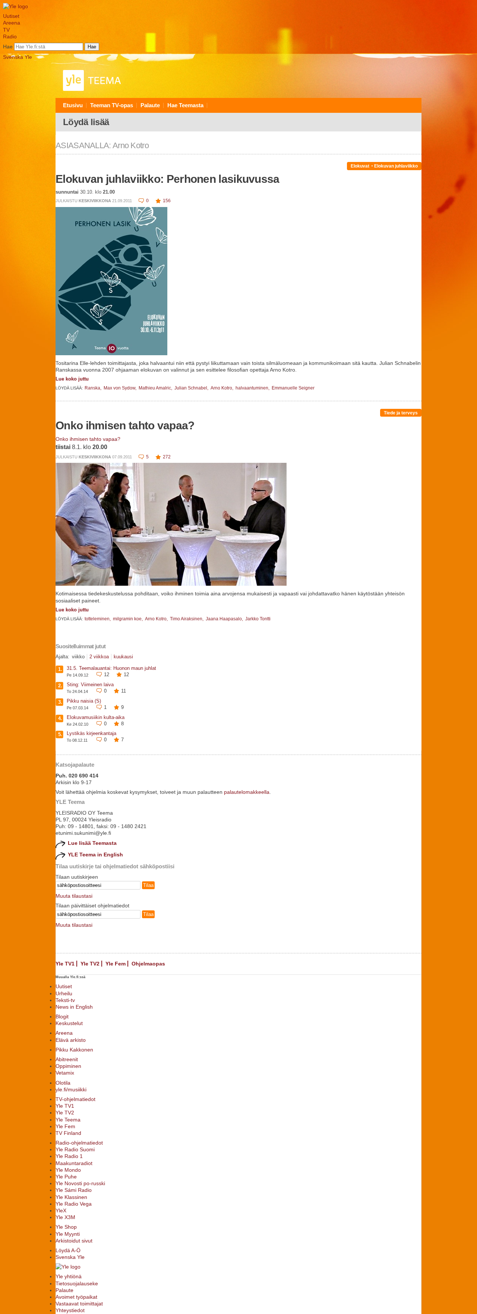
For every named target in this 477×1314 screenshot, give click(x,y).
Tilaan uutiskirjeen (77, 877)
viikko (78, 656)
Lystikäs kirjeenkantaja (91, 733)
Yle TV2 (89, 964)
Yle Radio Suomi (75, 1149)
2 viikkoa (99, 656)
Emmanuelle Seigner (293, 388)
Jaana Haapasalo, (225, 618)
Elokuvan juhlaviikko (396, 166)
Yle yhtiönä (69, 1276)
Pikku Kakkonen (74, 1050)
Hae (8, 47)
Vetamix (65, 1073)
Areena (11, 23)
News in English (74, 1007)
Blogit (62, 1016)
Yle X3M (65, 1217)
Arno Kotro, (222, 388)
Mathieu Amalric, (156, 388)
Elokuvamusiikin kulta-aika (95, 717)
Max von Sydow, (121, 388)
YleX (61, 1210)
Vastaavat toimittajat (79, 1304)
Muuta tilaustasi (74, 896)
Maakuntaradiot (74, 1163)
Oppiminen (68, 1066)
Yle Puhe (66, 1177)
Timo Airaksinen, (187, 618)
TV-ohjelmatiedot (75, 1099)
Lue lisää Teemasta (92, 843)
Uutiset (11, 16)
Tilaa (148, 885)
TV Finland (68, 1133)
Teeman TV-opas (111, 105)
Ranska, (93, 388)
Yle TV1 (65, 964)
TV (6, 30)
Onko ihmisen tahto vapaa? (125, 425)
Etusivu (73, 105)
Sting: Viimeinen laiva (90, 684)
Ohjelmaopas (148, 964)
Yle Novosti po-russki (80, 1183)
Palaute (150, 105)
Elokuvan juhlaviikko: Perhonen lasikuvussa (167, 179)
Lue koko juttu (72, 379)
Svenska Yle (17, 57)
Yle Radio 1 (69, 1156)
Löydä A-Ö (68, 1250)
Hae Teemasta (185, 105)
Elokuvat (360, 166)
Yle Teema (68, 1120)
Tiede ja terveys (401, 413)
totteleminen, (98, 618)
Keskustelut (69, 1023)
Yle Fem (115, 964)
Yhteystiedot (70, 1310)
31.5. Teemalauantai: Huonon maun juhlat (111, 668)
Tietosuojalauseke (77, 1283)
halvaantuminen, (253, 388)
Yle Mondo (68, 1170)
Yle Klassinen (71, 1197)
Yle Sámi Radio (74, 1190)
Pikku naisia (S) (84, 701)
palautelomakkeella (246, 792)
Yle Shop (66, 1227)
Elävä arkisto (71, 1040)
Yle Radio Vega (74, 1204)
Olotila (63, 1083)
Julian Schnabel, (191, 388)
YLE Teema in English (95, 855)
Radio (10, 36)
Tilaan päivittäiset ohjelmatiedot (92, 906)
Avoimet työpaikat (76, 1297)
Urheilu (64, 993)
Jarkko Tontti (258, 618)
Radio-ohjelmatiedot (79, 1143)
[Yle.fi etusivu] (15, 6)
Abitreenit (67, 1059)
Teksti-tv (65, 1000)
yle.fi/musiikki (71, 1089)
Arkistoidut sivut (74, 1241)
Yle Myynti (68, 1234)
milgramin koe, (128, 618)
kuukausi (123, 656)
